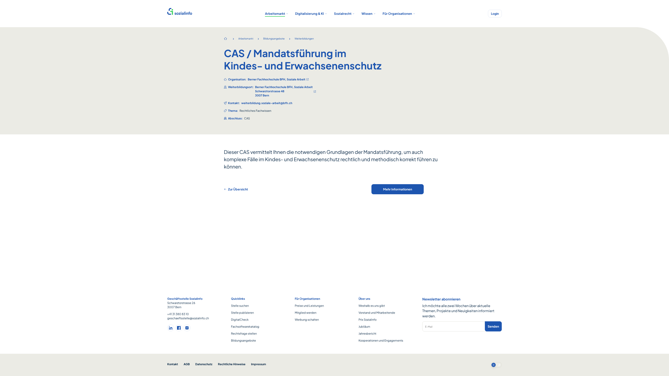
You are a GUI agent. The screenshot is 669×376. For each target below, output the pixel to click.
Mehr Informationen (397, 189)
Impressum (258, 364)
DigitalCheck (240, 319)
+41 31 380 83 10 (178, 314)
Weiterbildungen (304, 38)
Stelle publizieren (242, 312)
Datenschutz (203, 364)
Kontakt (172, 364)
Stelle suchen (240, 305)
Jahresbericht (367, 333)
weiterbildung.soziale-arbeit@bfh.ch (266, 103)
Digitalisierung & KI (309, 13)
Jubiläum (364, 326)
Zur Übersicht (238, 189)
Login (495, 13)
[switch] (496, 365)
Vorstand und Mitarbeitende (377, 312)
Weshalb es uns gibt (372, 305)
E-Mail (428, 326)
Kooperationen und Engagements (381, 340)
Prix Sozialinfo (367, 319)
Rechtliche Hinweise (231, 364)
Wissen (367, 13)
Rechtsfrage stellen (244, 333)
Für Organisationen (397, 13)
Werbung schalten (307, 319)
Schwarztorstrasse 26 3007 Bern (181, 305)
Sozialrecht (342, 13)
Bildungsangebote (274, 38)
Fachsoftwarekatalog (245, 326)
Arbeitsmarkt (275, 13)
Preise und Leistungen (309, 305)
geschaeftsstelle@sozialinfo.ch (188, 318)
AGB (187, 364)
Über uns (364, 298)
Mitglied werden (305, 312)
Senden (493, 326)
